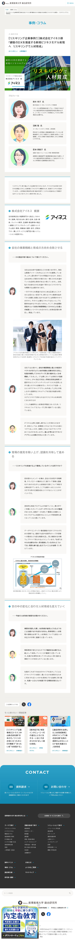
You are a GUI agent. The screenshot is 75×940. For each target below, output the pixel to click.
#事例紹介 (23, 51)
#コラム (32, 750)
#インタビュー (13, 51)
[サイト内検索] (70, 893)
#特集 (41, 747)
